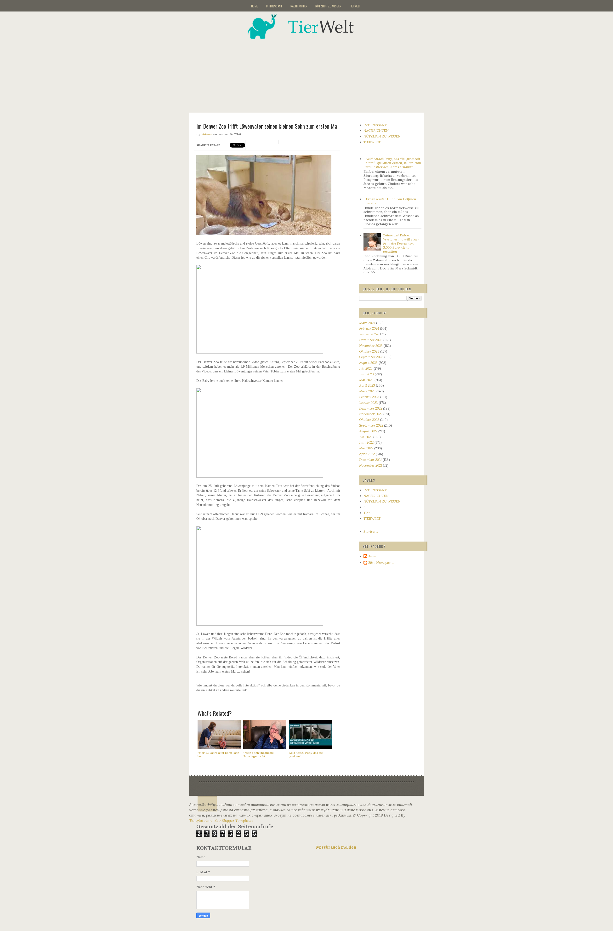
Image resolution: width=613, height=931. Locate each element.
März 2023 (367, 391)
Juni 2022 (366, 442)
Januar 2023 (368, 402)
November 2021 (370, 465)
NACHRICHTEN (298, 6)
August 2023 (368, 362)
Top (209, 804)
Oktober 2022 (369, 419)
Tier (366, 513)
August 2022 (368, 431)
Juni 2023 (366, 374)
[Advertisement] (312, 72)
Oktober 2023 (369, 351)
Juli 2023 (366, 368)
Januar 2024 (368, 334)
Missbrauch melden (336, 847)
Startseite (370, 531)
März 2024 (367, 323)
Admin (207, 134)
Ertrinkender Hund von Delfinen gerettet (391, 201)
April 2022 (367, 454)
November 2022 (370, 414)
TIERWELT (355, 6)
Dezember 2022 (370, 408)
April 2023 (367, 385)
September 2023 (371, 357)
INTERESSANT (274, 6)
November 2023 (371, 345)
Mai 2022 (366, 448)
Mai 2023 (366, 380)
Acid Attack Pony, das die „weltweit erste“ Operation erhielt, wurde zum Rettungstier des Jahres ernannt (392, 163)
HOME (254, 6)
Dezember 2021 (370, 459)
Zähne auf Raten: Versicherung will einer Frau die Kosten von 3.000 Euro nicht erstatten (401, 243)
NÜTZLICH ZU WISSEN (328, 6)
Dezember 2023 (370, 340)
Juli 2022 (365, 437)
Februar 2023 (369, 397)
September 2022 (371, 425)
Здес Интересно (381, 563)
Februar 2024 (369, 328)
